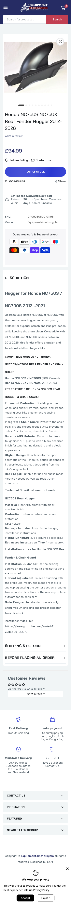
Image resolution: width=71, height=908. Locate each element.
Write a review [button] (36, 694)
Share (62, 181)
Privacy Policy (41, 890)
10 (52, 106)
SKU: (8, 216)
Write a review (14, 135)
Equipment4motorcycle (37, 856)
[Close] (67, 869)
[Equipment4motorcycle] (34, 7)
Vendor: (9, 222)
